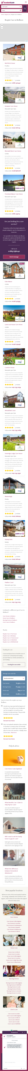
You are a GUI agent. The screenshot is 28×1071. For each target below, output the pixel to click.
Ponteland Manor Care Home (14, 194)
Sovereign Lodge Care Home (13, 453)
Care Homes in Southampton (14, 925)
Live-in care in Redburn (9, 622)
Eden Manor (8, 281)
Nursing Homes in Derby (14, 989)
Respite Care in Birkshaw (9, 636)
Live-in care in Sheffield (14, 1024)
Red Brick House (10, 63)
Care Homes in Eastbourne (14, 929)
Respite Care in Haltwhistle (10, 640)
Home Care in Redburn (9, 618)
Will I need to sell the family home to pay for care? (13, 837)
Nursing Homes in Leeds (14, 987)
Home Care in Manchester (14, 962)
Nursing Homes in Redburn (10, 620)
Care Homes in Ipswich (14, 927)
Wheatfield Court (10, 410)
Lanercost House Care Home (13, 324)
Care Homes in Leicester (14, 923)
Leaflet (26, 41)
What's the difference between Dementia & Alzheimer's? (11, 871)
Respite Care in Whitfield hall (10, 642)
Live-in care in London (14, 1014)
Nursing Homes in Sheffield (14, 985)
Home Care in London (14, 954)
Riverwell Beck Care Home (13, 151)
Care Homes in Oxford (14, 931)
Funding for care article (14, 664)
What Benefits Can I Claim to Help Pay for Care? (13, 803)
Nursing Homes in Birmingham (14, 983)
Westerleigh (8, 496)
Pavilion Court (9, 582)
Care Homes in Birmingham (14, 921)
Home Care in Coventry (14, 958)
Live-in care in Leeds (14, 1022)
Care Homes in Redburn (9, 616)
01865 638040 (14, 251)
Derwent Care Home (11, 106)
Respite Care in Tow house (10, 634)
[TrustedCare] (7, 2)
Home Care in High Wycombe (14, 960)
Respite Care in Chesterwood (10, 638)
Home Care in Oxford (14, 952)
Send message (14, 257)
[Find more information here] (14, 1050)
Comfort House (9, 367)
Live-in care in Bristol (14, 1020)
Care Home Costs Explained (13, 769)
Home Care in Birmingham (14, 956)
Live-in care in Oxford (14, 1018)
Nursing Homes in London (14, 993)
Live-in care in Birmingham (14, 1016)
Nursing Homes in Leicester (14, 991)
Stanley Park (8, 539)
